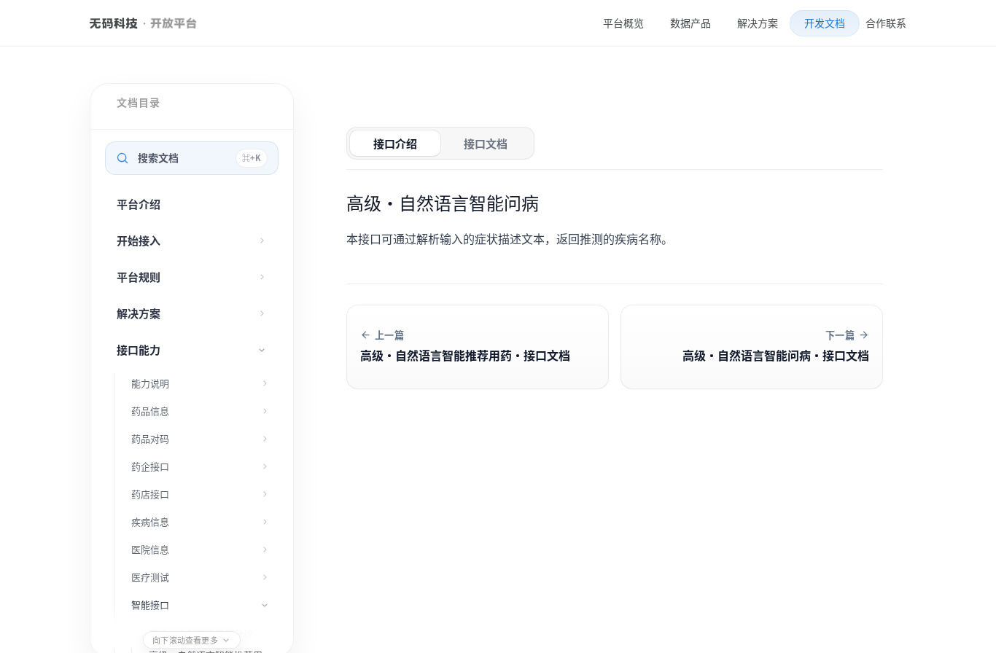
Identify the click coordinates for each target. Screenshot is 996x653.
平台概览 (623, 23)
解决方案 (757, 23)
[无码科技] (114, 23)
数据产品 (690, 23)
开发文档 (824, 22)
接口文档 (485, 143)
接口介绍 (395, 143)
